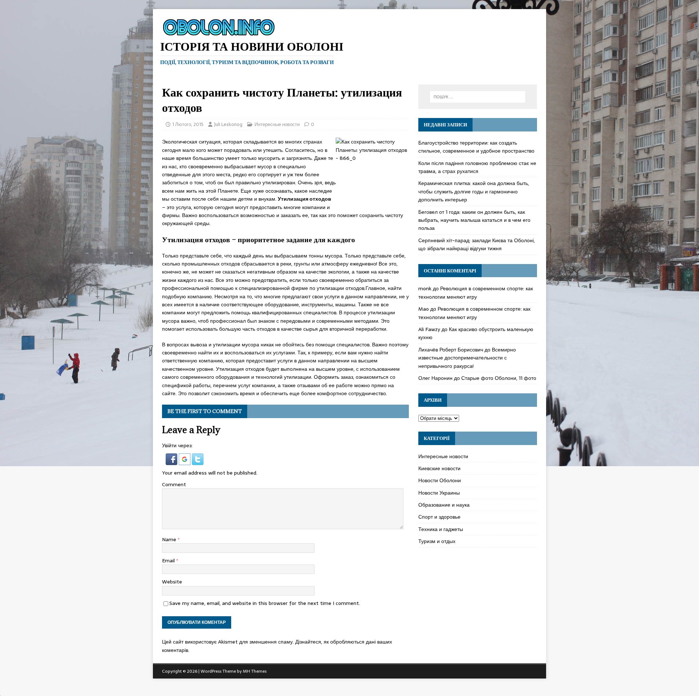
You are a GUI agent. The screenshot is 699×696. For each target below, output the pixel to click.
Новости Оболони (439, 480)
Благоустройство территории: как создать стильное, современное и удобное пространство (476, 147)
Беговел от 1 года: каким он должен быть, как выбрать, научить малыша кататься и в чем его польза (474, 220)
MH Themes (254, 671)
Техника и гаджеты (440, 529)
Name (170, 539)
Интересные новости (277, 124)
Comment (174, 484)
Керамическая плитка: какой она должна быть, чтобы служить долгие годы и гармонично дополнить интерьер (473, 191)
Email (169, 561)
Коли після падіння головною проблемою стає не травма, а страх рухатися (477, 167)
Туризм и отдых (436, 541)
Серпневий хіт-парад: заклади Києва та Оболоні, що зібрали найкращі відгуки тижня (476, 244)
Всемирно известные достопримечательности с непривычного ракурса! (467, 358)
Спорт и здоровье (439, 517)
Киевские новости (439, 468)
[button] (172, 461)
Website (172, 582)
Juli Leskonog (228, 124)
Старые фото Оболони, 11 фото (498, 378)
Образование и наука (444, 505)
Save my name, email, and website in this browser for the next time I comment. (264, 603)
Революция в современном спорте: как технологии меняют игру (475, 292)
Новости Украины (439, 493)
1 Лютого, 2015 (188, 124)
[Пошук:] (477, 97)
